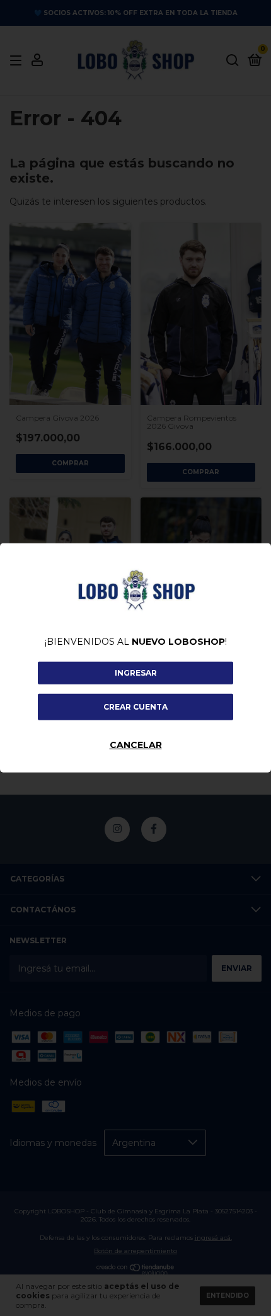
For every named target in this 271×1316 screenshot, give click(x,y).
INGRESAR (136, 673)
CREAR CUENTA (135, 707)
